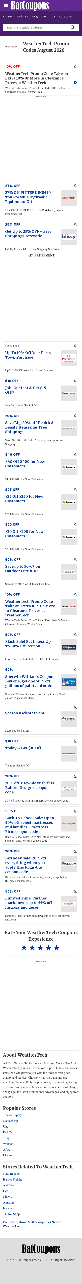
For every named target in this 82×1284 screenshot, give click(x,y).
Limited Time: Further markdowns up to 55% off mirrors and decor (28, 903)
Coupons (9, 1222)
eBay (35, 16)
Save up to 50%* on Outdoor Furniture (22, 568)
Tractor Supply (12, 1115)
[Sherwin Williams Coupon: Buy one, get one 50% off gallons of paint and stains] (69, 682)
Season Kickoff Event (25, 713)
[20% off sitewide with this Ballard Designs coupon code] (69, 789)
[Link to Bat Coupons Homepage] (41, 1249)
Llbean (7, 1155)
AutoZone (65, 16)
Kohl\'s (7, 1132)
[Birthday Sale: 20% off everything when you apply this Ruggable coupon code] (69, 864)
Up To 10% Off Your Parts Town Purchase (28, 355)
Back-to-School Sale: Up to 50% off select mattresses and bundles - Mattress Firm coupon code (29, 825)
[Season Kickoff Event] (69, 719)
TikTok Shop (11, 1214)
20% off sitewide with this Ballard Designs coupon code (29, 787)
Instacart (8, 1208)
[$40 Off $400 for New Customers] (69, 467)
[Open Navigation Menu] (5, 5)
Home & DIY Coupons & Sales (39, 1222)
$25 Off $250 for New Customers (24, 498)
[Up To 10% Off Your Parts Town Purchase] (69, 358)
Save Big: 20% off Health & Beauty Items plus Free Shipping (29, 427)
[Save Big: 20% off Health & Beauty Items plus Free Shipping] (69, 428)
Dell (44, 16)
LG (53, 16)
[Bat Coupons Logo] (30, 5)
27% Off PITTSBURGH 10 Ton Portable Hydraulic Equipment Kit (28, 197)
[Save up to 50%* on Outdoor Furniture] (69, 572)
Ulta (5, 1126)
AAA (6, 1149)
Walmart (22, 16)
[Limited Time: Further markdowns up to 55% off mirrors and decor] (69, 904)
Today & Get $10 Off (23, 748)
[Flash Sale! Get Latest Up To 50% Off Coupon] (69, 647)
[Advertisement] (41, 1003)
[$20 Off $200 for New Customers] (69, 537)
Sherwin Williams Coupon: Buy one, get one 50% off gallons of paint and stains (30, 681)
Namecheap (10, 1120)
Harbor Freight (12, 1179)
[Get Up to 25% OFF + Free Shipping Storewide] (69, 237)
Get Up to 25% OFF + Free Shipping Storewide (28, 233)
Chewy (7, 1196)
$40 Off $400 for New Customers (25, 463)
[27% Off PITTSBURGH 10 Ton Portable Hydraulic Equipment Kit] (69, 198)
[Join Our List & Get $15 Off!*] (69, 393)
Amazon (8, 16)
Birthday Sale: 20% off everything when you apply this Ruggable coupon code (25, 865)
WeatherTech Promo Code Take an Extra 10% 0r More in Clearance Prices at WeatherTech (30, 608)
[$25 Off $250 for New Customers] (69, 502)
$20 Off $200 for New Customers (24, 533)
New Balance (11, 1173)
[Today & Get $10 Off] (69, 754)
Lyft (5, 1191)
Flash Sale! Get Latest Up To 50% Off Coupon (28, 643)
